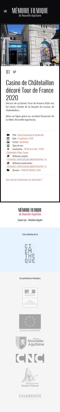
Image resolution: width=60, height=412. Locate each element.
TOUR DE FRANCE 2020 (31, 170)
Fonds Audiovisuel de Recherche (31, 135)
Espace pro (22, 220)
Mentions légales (35, 220)
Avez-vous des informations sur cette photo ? (24, 179)
